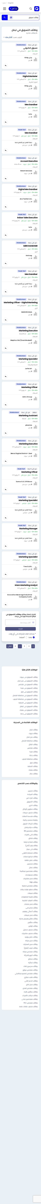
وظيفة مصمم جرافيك (30, 820)
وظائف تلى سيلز (31, 849)
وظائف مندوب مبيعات (30, 812)
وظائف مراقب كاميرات (29, 995)
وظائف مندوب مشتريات (29, 933)
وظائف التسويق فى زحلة (28, 714)
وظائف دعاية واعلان (30, 827)
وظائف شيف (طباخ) (30, 948)
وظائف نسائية (32, 962)
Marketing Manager (28, 528)
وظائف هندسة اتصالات (29, 816)
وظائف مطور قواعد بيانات (28, 889)
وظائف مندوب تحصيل (30, 930)
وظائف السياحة (32, 794)
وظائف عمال (33, 867)
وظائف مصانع (32, 959)
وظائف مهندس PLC (30, 1003)
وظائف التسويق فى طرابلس (27, 684)
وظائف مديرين (32, 791)
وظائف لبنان (33, 730)
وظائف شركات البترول (30, 824)
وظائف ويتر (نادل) (31, 845)
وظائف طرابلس (32, 748)
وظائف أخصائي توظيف (29, 911)
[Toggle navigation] (5, 9)
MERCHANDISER (30, 246)
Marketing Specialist (28, 359)
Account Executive (28, 161)
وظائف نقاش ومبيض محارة (28, 919)
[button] (31, 9)
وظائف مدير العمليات (30, 944)
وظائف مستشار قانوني (29, 853)
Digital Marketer (30, 76)
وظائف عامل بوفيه (31, 937)
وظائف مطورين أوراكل (30, 809)
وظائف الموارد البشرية (29, 900)
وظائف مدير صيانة (31, 940)
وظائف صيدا (33, 752)
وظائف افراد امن (31, 798)
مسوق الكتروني (30, 48)
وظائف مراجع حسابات (30, 856)
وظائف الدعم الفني (30, 981)
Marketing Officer (29, 387)
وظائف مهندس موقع (30, 970)
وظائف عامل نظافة (31, 860)
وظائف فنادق (32, 838)
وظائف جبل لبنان (32, 737)
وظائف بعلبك (33, 770)
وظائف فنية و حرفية (30, 842)
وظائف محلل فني (31, 908)
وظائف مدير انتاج (31, 984)
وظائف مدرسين (32, 864)
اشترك (20, 629)
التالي (10, 646)
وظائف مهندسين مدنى (29, 999)
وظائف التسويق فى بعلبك (28, 710)
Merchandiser (31, 104)
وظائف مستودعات (31, 875)
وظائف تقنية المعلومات (29, 897)
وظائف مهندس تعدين (30, 988)
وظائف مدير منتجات (30, 904)
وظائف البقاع (33, 744)
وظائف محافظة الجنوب (29, 759)
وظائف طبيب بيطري (30, 977)
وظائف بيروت (33, 733)
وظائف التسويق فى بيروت (28, 677)
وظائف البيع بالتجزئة (30, 955)
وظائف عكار (33, 773)
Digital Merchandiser (27, 189)
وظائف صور (33, 763)
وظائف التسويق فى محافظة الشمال (25, 695)
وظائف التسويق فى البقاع (28, 706)
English (10, 3)
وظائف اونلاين (32, 926)
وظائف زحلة (33, 755)
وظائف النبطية (32, 766)
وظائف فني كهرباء (30, 834)
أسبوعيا (22, 637)
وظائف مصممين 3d (30, 831)
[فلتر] (11, 17)
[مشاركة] (6, 65)
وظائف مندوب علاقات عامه (28, 1006)
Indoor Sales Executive (27, 217)
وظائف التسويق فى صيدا (28, 688)
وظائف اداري (33, 805)
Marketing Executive (28, 330)
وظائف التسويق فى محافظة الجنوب (25, 699)
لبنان (4, 3)
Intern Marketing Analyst (26, 585)
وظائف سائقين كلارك (30, 992)
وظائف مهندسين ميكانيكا (28, 871)
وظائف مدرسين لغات (30, 966)
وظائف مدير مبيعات (30, 915)
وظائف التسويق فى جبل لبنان (27, 681)
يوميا (30, 637)
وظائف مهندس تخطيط (29, 886)
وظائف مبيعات (32, 893)
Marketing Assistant (28, 415)
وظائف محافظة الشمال (29, 741)
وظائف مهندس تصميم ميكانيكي (26, 973)
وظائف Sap (33, 882)
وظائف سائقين (32, 922)
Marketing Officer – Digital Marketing (20, 302)
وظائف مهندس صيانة (30, 952)
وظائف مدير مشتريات (30, 878)
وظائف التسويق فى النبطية (28, 703)
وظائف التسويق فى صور (29, 692)
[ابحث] (5, 17)
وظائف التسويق (32, 802)
